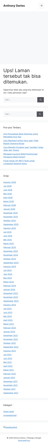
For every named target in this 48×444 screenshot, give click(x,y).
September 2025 (10, 224)
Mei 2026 (7, 194)
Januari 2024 (9, 289)
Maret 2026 (8, 201)
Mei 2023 (7, 316)
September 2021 (10, 393)
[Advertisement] (24, 36)
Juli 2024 (7, 270)
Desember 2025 (10, 213)
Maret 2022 (8, 370)
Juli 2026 (7, 186)
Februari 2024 (9, 286)
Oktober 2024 (9, 259)
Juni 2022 (7, 358)
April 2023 (8, 320)
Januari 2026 (9, 209)
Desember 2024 (10, 251)
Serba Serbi (8, 411)
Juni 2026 (7, 190)
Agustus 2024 (9, 266)
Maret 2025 (8, 243)
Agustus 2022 (9, 351)
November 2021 (10, 385)
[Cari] (40, 100)
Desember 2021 (10, 381)
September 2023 (11, 301)
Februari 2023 (9, 328)
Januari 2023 (9, 332)
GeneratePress (24, 440)
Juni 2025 (7, 236)
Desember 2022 (10, 335)
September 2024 (11, 263)
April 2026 (8, 197)
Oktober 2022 (9, 343)
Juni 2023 (7, 312)
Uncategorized (10, 415)
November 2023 (10, 297)
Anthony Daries (14, 5)
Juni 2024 (7, 274)
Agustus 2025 (9, 228)
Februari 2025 (9, 247)
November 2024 (10, 255)
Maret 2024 (8, 282)
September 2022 (10, 347)
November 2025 (10, 217)
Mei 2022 (7, 362)
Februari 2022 (9, 374)
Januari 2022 (9, 378)
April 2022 (8, 366)
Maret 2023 (8, 324)
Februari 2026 (9, 205)
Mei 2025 (7, 240)
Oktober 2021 (9, 389)
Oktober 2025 (9, 220)
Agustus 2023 (9, 305)
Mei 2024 (7, 278)
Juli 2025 (7, 232)
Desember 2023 (10, 293)
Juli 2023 (7, 309)
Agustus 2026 (9, 182)
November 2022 (10, 339)
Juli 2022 (7, 355)
